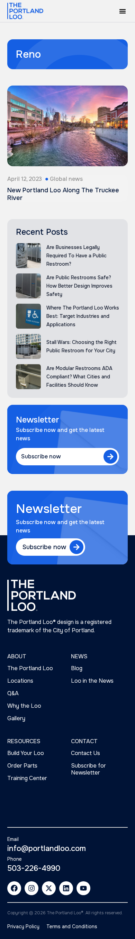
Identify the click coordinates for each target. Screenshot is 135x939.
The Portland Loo (30, 668)
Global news (66, 179)
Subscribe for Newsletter (88, 769)
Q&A (13, 693)
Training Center (27, 778)
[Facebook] (14, 888)
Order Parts (22, 765)
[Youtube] (83, 888)
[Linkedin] (66, 888)
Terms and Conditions (71, 926)
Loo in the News (92, 680)
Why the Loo (24, 705)
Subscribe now (41, 456)
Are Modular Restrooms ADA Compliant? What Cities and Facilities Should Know (79, 376)
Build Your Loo (25, 753)
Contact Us (85, 753)
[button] (122, 11)
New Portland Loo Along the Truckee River (63, 194)
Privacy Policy (23, 926)
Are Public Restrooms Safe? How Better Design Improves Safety (79, 285)
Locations (20, 680)
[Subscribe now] (110, 457)
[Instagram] (31, 888)
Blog (76, 668)
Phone (14, 859)
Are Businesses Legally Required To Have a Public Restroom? (76, 255)
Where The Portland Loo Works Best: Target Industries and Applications (82, 316)
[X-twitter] (49, 888)
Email (13, 839)
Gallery (16, 718)
